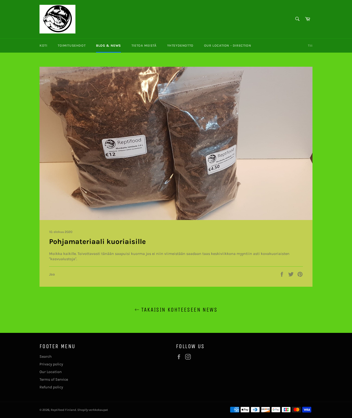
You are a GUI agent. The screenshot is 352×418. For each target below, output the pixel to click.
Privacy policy (51, 364)
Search (46, 356)
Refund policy (51, 387)
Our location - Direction (227, 46)
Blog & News (108, 46)
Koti (43, 46)
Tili (310, 45)
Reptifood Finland (63, 410)
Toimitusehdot (71, 46)
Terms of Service (54, 379)
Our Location (51, 371)
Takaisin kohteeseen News (178, 309)
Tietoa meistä (144, 46)
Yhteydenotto (180, 46)
